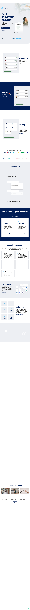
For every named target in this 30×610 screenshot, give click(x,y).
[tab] (15, 185)
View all (15, 502)
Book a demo (20, 233)
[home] (5, 4)
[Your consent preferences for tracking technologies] (28, 608)
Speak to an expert (5, 27)
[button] (28, 4)
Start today (6, 233)
